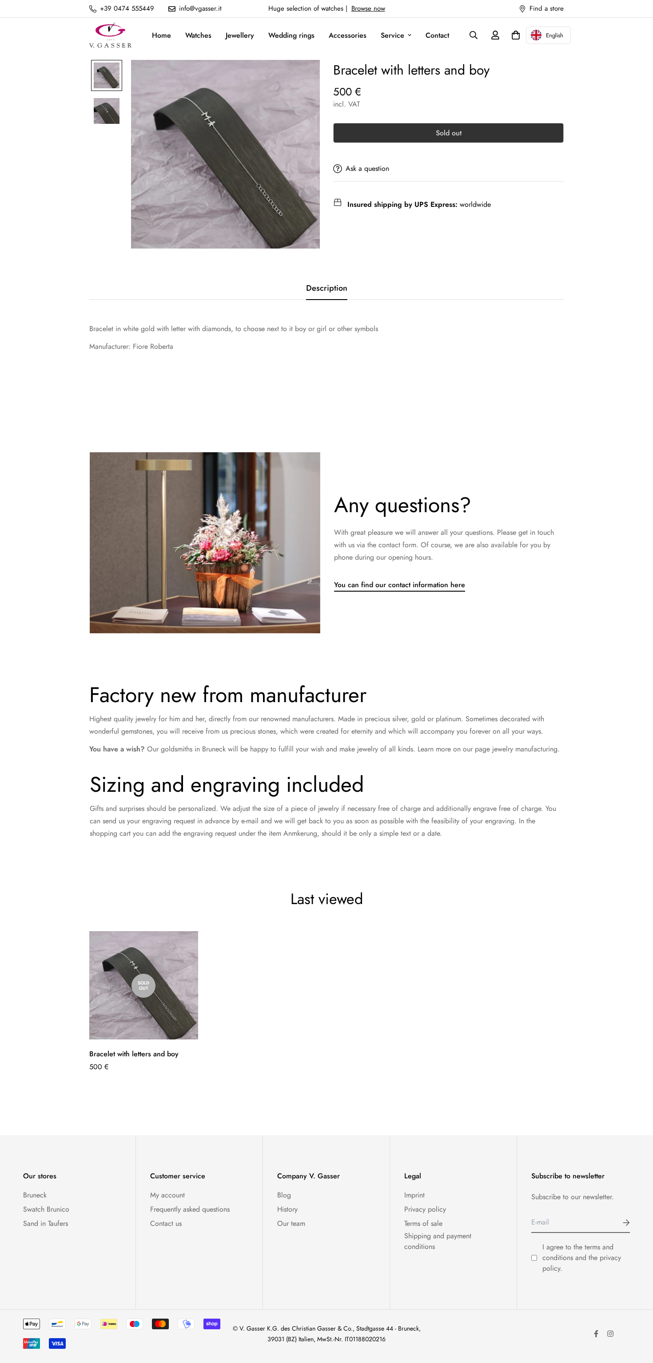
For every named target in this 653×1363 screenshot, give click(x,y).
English (554, 35)
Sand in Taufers (45, 1223)
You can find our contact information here (399, 585)
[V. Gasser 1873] (110, 35)
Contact (437, 35)
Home (161, 35)
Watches (198, 35)
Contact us (166, 1223)
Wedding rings (291, 35)
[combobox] (548, 35)
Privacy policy (425, 1209)
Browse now (368, 8)
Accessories (347, 35)
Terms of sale (423, 1223)
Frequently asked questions (190, 1209)
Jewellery (240, 35)
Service (392, 35)
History (287, 1209)
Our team (291, 1223)
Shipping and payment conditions (437, 1241)
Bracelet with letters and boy (134, 1054)
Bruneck (35, 1195)
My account (167, 1195)
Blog (284, 1195)
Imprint (414, 1195)
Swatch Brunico (46, 1209)
